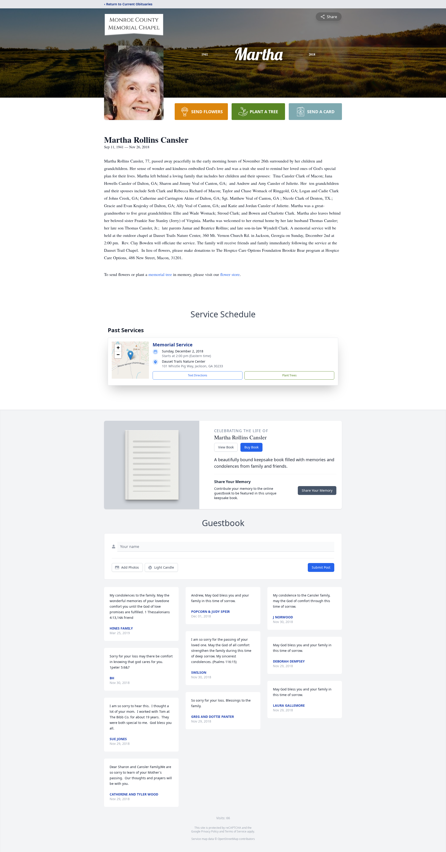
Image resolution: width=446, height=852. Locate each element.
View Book (226, 447)
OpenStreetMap (228, 839)
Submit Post (321, 567)
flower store (230, 274)
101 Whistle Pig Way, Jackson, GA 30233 (192, 366)
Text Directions (197, 375)
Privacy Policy (210, 831)
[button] (130, 355)
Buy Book (251, 447)
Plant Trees (289, 375)
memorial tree (160, 274)
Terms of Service (235, 831)
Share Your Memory (317, 490)
